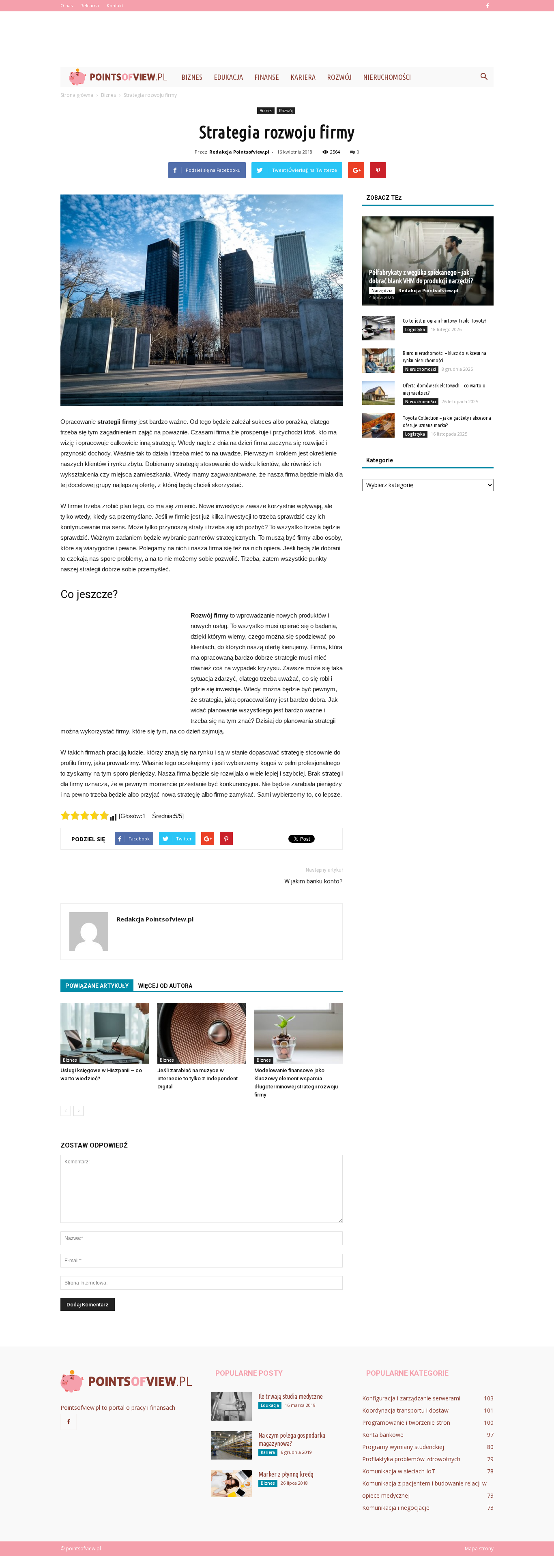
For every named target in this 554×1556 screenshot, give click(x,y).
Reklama (89, 5)
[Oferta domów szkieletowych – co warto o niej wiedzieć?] (378, 393)
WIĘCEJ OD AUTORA (165, 986)
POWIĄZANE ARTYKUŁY (97, 986)
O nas (66, 5)
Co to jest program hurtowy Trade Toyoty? (444, 320)
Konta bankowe (383, 1434)
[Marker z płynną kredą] (231, 1483)
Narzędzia (382, 290)
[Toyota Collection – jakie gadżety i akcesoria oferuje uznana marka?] (378, 425)
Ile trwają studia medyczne (290, 1396)
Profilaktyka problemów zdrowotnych (411, 1459)
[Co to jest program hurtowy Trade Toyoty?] (378, 328)
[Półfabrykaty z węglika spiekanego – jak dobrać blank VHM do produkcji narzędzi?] (428, 261)
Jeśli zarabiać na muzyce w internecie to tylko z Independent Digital (197, 1078)
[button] (484, 77)
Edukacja (228, 77)
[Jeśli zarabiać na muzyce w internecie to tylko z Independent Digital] (201, 1033)
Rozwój (339, 77)
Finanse (266, 77)
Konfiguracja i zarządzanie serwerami (411, 1398)
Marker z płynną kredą (286, 1474)
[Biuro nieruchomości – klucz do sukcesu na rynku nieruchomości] (378, 360)
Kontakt (115, 5)
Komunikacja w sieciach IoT (398, 1471)
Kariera (303, 77)
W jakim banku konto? (313, 881)
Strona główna (76, 95)
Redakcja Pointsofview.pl (239, 152)
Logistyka (415, 329)
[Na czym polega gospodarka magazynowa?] (231, 1445)
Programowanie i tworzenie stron (406, 1422)
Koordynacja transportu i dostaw (405, 1410)
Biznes (191, 77)
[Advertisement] (277, 39)
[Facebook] (487, 5)
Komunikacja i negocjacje (395, 1507)
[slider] (84, 815)
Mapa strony (479, 1548)
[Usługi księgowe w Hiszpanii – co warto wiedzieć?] (104, 1033)
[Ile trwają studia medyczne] (231, 1406)
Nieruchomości (387, 77)
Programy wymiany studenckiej (403, 1447)
